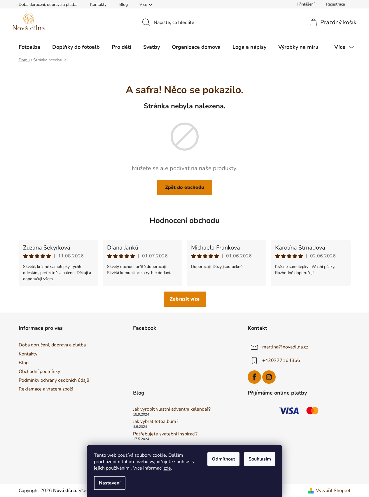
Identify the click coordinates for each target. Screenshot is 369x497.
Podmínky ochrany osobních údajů (54, 380)
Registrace (335, 4)
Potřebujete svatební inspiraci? (165, 434)
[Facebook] (254, 377)
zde (167, 468)
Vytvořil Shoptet (333, 490)
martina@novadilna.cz (285, 347)
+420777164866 (281, 360)
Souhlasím (260, 459)
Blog (123, 4)
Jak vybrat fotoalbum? (155, 421)
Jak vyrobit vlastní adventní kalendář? (172, 409)
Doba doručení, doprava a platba (48, 4)
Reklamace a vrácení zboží (46, 389)
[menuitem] (29, 47)
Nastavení (109, 483)
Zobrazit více (185, 299)
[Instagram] (269, 377)
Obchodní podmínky (39, 371)
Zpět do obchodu (184, 187)
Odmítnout (223, 459)
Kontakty (98, 4)
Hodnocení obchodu (185, 220)
